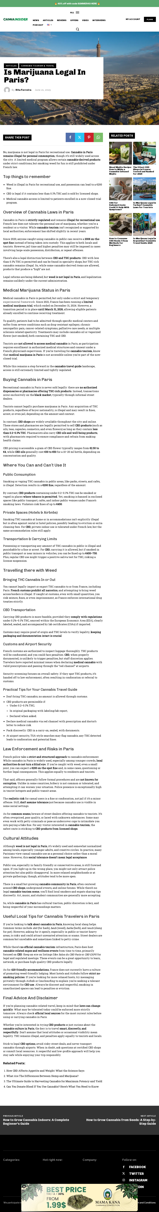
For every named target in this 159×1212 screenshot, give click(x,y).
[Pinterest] (89, 137)
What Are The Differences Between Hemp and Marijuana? (42, 1076)
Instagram (138, 1180)
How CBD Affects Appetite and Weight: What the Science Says (45, 1070)
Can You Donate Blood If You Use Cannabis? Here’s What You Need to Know (52, 1086)
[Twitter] (79, 137)
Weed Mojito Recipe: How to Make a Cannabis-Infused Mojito (120, 170)
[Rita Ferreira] (8, 90)
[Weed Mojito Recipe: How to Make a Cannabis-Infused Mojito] (120, 153)
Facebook (137, 1167)
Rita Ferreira (23, 90)
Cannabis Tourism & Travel (37, 66)
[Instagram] (123, 1180)
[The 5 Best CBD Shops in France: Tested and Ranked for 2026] (144, 153)
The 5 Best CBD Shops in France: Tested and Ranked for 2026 (143, 170)
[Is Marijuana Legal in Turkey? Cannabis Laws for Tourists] (144, 188)
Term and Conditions (145, 1202)
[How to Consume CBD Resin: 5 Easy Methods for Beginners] (120, 224)
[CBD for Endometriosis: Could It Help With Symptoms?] (120, 188)
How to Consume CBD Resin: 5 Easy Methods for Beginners (118, 241)
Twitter (136, 1174)
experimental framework (19, 301)
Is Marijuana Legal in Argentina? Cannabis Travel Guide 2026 (144, 240)
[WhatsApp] (98, 137)
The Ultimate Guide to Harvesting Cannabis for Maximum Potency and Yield (54, 1081)
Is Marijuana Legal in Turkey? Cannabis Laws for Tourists (144, 205)
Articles (11, 66)
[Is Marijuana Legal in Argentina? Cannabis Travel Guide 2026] (144, 224)
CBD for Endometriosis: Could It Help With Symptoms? (119, 206)
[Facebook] (70, 137)
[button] (77, 29)
